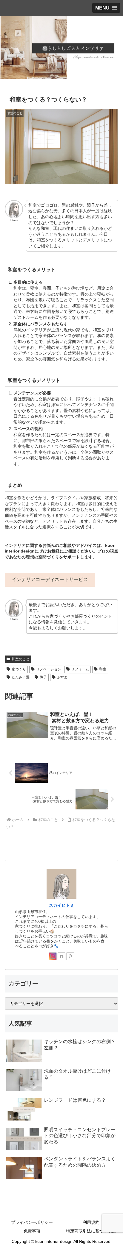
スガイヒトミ (61, 905)
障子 (43, 677)
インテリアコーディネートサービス (50, 579)
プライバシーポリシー (32, 1222)
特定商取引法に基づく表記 (91, 1231)
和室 (102, 669)
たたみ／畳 (21, 677)
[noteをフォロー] (61, 956)
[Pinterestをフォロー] (70, 956)
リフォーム (80, 669)
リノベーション (48, 669)
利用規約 (91, 1222)
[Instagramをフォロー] (53, 956)
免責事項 (32, 1231)
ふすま (62, 677)
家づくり (19, 669)
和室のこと (21, 659)
